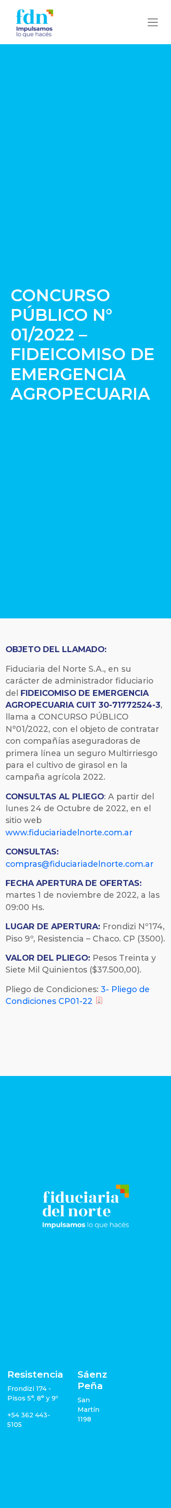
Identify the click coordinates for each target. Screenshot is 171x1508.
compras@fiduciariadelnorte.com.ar (79, 864)
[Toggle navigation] (152, 22)
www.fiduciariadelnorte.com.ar (69, 832)
